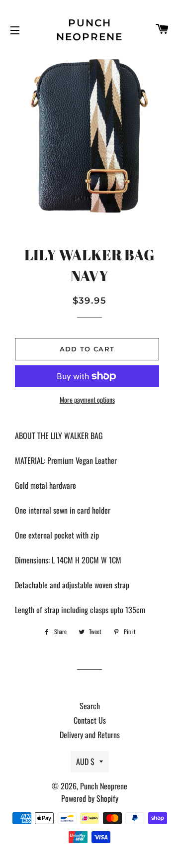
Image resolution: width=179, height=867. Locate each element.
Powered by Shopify (89, 798)
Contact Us (90, 720)
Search (90, 706)
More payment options (87, 399)
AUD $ (85, 761)
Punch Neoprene (89, 30)
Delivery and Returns (90, 735)
